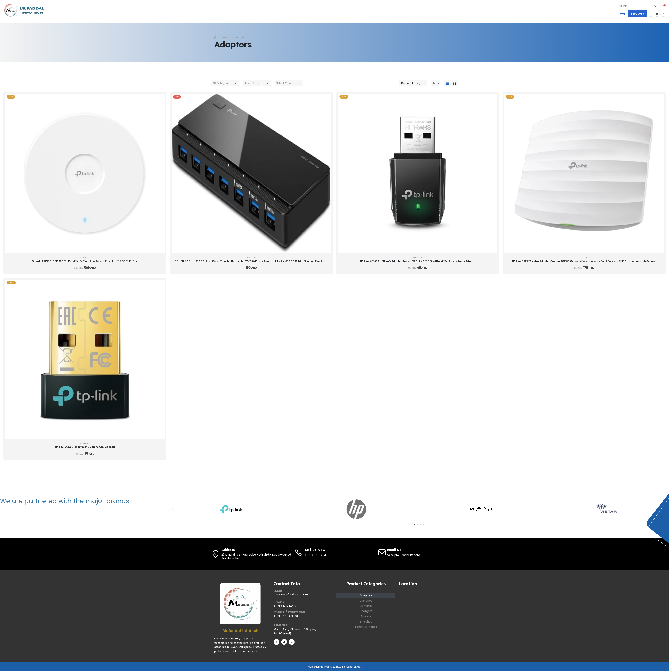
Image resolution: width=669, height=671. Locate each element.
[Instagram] (662, 14)
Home (621, 13)
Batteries (366, 601)
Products (637, 13)
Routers (366, 616)
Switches (366, 622)
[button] (447, 83)
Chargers (365, 611)
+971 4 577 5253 (285, 606)
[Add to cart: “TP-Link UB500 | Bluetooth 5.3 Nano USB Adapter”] (159, 284)
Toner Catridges (366, 627)
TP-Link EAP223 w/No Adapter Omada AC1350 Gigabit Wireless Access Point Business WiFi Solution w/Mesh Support (584, 261)
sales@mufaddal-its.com (291, 595)
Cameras (366, 606)
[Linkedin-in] (292, 642)
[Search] (655, 6)
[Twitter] (284, 642)
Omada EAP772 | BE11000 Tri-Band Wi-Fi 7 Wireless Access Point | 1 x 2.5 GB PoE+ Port (85, 261)
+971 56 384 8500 (286, 616)
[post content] (85, 173)
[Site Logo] (25, 10)
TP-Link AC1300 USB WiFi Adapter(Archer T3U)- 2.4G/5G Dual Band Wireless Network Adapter (418, 261)
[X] (657, 14)
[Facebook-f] (276, 642)
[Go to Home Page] (215, 37)
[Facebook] (651, 14)
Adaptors (85, 257)
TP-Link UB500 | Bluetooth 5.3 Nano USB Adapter (85, 446)
